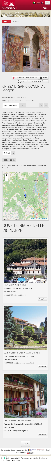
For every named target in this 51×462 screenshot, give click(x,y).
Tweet (23, 81)
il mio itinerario (35, 81)
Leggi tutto (42, 299)
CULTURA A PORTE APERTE (27, 78)
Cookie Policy (15, 460)
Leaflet (32, 219)
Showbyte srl (43, 458)
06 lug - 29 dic (9, 160)
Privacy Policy (5, 460)
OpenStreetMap (42, 219)
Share (44, 77)
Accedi (45, 8)
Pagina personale (8, 8)
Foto (7, 21)
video (16, 21)
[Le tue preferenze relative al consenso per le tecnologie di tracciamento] (4, 458)
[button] (25, 196)
